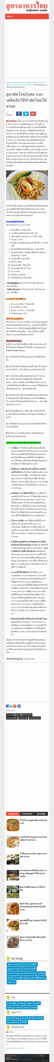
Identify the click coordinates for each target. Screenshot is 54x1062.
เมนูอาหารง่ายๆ (14, 969)
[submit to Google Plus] (14, 706)
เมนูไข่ (34, 1007)
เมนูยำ (37, 1003)
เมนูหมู (10, 1007)
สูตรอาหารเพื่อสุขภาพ (36, 978)
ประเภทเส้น (10, 715)
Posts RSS (45, 1060)
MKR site (29, 1059)
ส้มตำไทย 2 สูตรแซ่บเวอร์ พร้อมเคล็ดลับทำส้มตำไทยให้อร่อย (32, 907)
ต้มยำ (9, 1018)
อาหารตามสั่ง (23, 718)
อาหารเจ (11, 982)
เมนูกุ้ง (21, 1003)
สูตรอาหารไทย (27, 715)
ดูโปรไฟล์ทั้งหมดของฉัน (15, 1048)
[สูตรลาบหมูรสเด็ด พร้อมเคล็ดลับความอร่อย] (13, 947)
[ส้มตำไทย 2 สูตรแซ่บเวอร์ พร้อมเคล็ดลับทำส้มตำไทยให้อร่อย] (13, 914)
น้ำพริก (11, 978)
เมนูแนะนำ (13, 814)
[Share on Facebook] (19, 115)
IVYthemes (21, 1059)
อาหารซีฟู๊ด (11, 1003)
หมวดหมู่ (41, 814)
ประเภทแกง (38, 1018)
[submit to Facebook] (7, 706)
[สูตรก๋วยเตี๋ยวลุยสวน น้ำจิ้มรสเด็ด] (13, 897)
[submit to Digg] (19, 706)
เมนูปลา (29, 1003)
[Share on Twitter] (26, 115)
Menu (9, 16)
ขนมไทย (41, 973)
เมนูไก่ (26, 1007)
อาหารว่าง (12, 973)
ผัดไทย (18, 715)
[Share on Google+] (33, 115)
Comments (27, 814)
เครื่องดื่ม (23, 1022)
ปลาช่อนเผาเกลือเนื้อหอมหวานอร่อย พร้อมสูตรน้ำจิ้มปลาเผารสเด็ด (33, 873)
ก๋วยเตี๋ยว (20, 978)
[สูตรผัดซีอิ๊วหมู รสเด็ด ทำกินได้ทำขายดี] (13, 931)
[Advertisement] (27, 49)
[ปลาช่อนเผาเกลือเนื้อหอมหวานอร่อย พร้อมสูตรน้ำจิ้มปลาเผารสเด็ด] (13, 881)
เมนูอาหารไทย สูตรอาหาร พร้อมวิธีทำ (27, 1056)
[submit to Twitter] (11, 706)
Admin (13, 710)
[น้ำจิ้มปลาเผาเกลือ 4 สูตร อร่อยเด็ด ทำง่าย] (13, 864)
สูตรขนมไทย (12, 1022)
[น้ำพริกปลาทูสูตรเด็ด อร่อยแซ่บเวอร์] (13, 830)
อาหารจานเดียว (12, 718)
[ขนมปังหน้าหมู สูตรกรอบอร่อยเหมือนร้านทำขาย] (13, 847)
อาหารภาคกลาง (35, 718)
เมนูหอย (18, 1007)
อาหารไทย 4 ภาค (27, 973)
